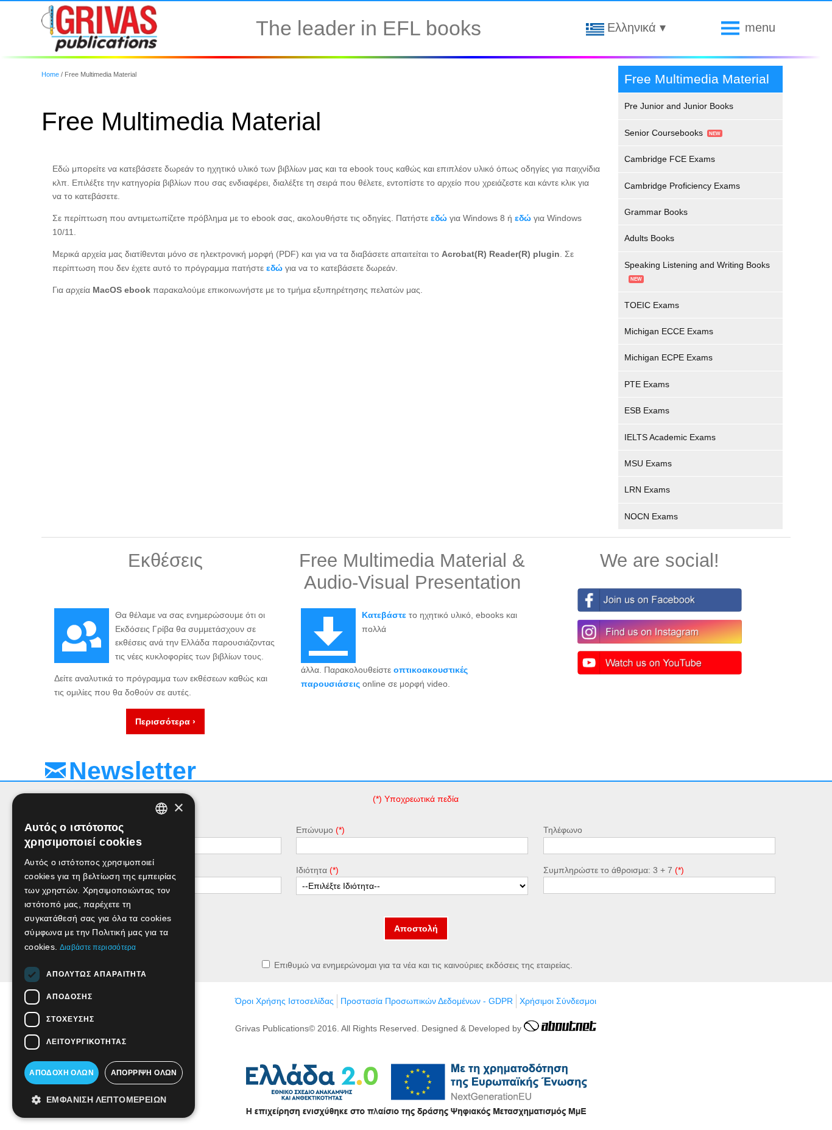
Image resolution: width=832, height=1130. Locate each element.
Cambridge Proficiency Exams (682, 186)
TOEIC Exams (651, 305)
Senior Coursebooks (663, 133)
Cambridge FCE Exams (669, 159)
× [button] (178, 808)
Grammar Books (656, 212)
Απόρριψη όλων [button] (144, 1073)
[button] (103, 1099)
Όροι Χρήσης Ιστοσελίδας (284, 1001)
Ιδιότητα (311, 870)
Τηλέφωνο (562, 830)
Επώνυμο (314, 830)
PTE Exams (646, 384)
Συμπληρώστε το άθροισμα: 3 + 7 (607, 870)
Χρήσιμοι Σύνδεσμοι (558, 1001)
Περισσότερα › (165, 721)
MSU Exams (648, 463)
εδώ (439, 218)
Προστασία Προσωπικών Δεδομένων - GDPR (426, 1001)
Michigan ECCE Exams (668, 331)
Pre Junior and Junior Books (678, 106)
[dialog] (103, 955)
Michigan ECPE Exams (668, 357)
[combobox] (161, 808)
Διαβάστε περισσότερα (98, 947)
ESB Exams (646, 410)
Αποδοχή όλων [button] (61, 1073)
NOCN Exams (651, 516)
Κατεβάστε (384, 615)
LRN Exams (647, 489)
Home (50, 74)
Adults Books (649, 238)
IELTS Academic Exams (670, 437)
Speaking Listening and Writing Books (697, 265)
